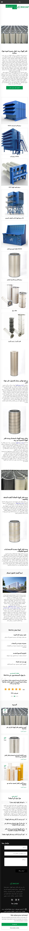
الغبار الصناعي (6, 608)
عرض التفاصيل (14, 110)
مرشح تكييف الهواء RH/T (14, 187)
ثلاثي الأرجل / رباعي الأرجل (14, 341)
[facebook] (18, 900)
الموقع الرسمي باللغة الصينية (11, 6)
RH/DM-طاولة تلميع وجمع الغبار (14, 249)
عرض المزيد (23, 731)
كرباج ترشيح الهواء (19, 385)
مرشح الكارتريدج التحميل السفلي (14, 279)
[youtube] (16, 900)
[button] (17, 696)
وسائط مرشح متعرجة (15, 608)
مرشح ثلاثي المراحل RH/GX (14, 125)
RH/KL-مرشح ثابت (14, 156)
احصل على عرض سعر (14, 87)
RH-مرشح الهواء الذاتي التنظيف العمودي (14, 218)
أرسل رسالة (21, 870)
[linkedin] (12, 900)
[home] (23, 7)
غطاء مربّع (14, 310)
